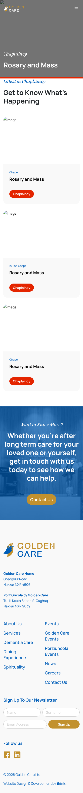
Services (12, 633)
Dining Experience (14, 654)
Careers (53, 673)
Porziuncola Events (56, 651)
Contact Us (41, 499)
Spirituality (14, 667)
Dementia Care (18, 642)
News (50, 663)
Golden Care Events (57, 636)
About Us (12, 624)
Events (52, 624)
